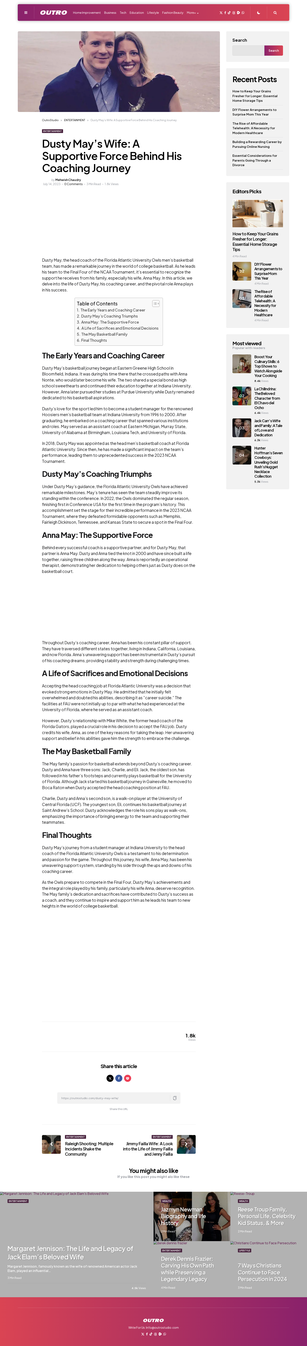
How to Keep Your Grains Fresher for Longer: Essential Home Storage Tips (255, 95)
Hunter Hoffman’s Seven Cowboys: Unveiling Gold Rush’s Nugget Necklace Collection (268, 462)
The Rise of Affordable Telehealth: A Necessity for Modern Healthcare (253, 128)
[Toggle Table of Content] (154, 303)
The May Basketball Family (104, 334)
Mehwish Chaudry (68, 180)
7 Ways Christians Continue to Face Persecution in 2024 (262, 1272)
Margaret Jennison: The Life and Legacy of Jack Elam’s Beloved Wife (70, 1252)
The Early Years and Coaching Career (112, 310)
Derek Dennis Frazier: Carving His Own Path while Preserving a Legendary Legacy (187, 1269)
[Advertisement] (94, 226)
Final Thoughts (94, 340)
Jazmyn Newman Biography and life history (183, 1216)
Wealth (166, 1201)
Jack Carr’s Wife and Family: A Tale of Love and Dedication (268, 427)
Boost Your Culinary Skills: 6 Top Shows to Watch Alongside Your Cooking (268, 366)
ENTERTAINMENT (52, 131)
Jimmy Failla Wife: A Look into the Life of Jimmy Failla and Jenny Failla (148, 1148)
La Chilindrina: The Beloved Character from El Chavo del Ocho (267, 398)
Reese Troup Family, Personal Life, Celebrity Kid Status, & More (267, 1216)
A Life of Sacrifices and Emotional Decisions (120, 328)
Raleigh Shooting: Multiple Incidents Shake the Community (89, 1148)
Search (239, 40)
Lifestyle (244, 1250)
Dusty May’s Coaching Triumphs (109, 316)
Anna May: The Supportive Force (110, 322)
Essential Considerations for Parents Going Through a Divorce (254, 160)
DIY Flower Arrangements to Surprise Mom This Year (254, 112)
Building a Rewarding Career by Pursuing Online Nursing (257, 144)
